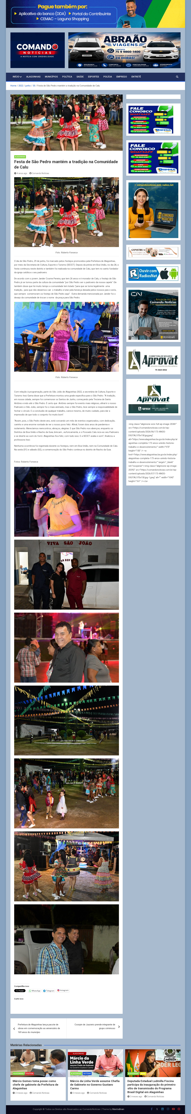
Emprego (121, 76)
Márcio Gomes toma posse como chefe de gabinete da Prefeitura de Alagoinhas (35, 1084)
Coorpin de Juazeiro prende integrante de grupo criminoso (95, 1026)
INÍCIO (16, 76)
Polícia (107, 76)
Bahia (143, 1074)
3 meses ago (79, 1093)
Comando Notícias (40, 173)
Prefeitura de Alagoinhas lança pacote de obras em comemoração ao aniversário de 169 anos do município (39, 1028)
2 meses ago (21, 1093)
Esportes (93, 76)
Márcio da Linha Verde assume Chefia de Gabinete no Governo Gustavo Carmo (95, 1084)
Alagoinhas (33, 76)
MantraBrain (118, 1109)
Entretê (136, 76)
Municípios (51, 76)
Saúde (80, 76)
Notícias (87, 1074)
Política (67, 76)
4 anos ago (22, 173)
